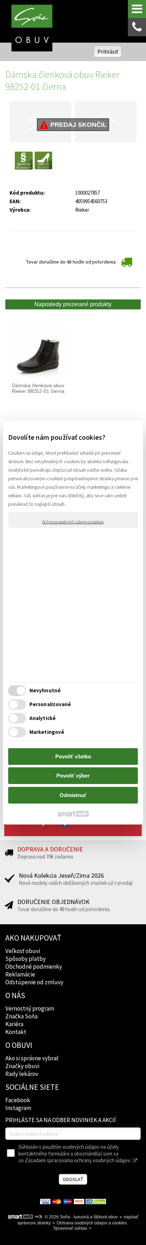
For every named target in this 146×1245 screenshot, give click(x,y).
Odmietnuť (73, 795)
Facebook (17, 1100)
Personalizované (50, 704)
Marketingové (46, 732)
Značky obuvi (22, 1066)
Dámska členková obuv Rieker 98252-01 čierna (39, 388)
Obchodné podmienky (33, 966)
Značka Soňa (21, 1016)
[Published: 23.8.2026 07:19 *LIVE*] (38, 1216)
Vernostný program (29, 1008)
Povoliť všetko (73, 756)
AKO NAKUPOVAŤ (33, 938)
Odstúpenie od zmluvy (34, 982)
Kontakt (15, 1032)
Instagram (18, 1108)
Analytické (42, 718)
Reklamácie (20, 974)
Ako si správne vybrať (31, 1058)
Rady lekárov (21, 1074)
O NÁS (15, 995)
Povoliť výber (73, 776)
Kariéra (14, 1024)
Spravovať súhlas (70, 1228)
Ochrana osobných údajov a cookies (72, 521)
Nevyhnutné (45, 690)
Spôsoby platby (25, 959)
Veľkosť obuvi (22, 951)
